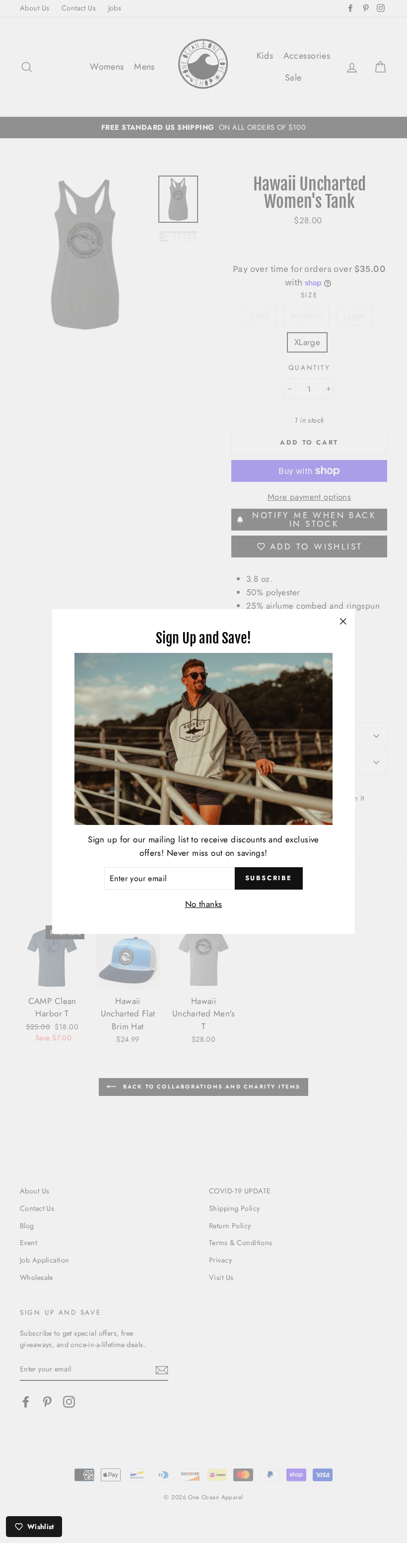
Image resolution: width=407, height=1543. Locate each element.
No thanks (203, 904)
